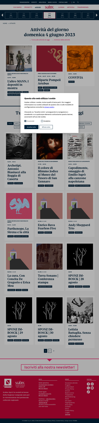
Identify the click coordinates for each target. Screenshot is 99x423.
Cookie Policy (69, 410)
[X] (88, 388)
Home (5, 23)
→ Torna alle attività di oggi (39, 40)
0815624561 (50, 399)
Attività (38, 7)
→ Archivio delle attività (61, 40)
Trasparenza (82, 7)
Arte (17, 123)
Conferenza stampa (82, 123)
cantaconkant (69, 387)
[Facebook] (88, 384)
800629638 (43, 403)
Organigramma (24, 2)
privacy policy (49, 107)
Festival (18, 127)
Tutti (10, 123)
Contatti (34, 2)
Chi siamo (17, 7)
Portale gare (63, 2)
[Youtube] (92, 388)
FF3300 (75, 420)
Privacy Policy (69, 389)
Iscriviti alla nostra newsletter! (49, 367)
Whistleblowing (70, 397)
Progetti (28, 7)
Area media (42, 2)
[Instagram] (92, 384)
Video (81, 127)
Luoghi (61, 7)
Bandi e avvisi (52, 2)
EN (74, 2)
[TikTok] (88, 392)
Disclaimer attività (71, 383)
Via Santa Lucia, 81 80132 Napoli (45, 395)
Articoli (70, 7)
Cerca (67, 409)
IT (70, 2)
